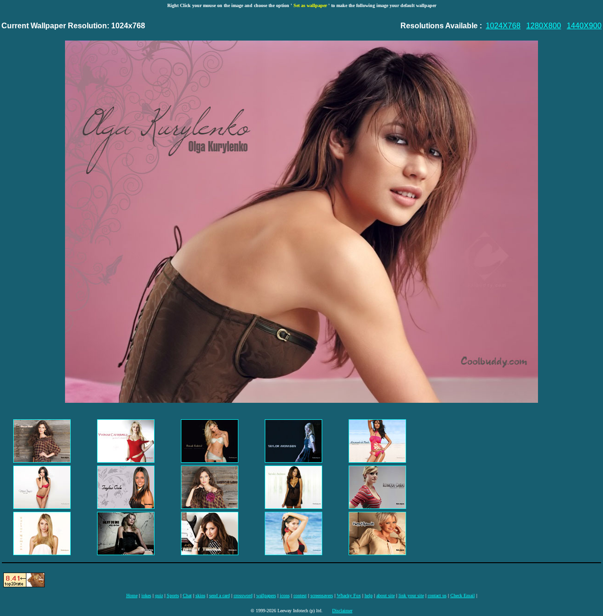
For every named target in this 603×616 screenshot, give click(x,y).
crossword (243, 595)
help (369, 595)
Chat (187, 595)
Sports (173, 595)
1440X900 (584, 26)
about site (385, 595)
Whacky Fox (349, 595)
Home (132, 595)
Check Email (462, 595)
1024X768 (503, 26)
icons (285, 595)
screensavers (321, 595)
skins (200, 595)
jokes (146, 595)
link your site (411, 595)
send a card (219, 595)
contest (300, 595)
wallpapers (266, 595)
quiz (159, 595)
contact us (437, 595)
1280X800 (543, 26)
